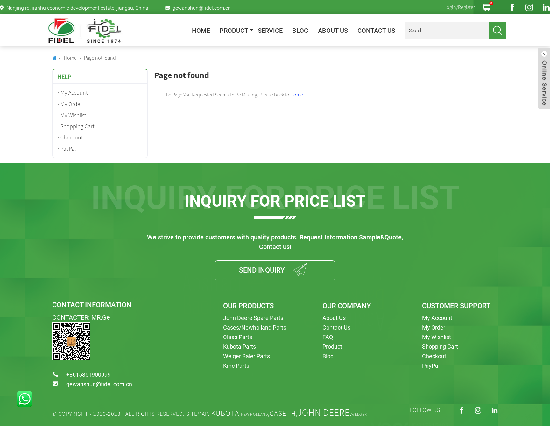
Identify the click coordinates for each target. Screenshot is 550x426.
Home (201, 30)
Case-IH (283, 413)
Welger (359, 414)
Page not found (100, 57)
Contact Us (376, 30)
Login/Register (459, 7)
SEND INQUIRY (262, 270)
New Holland (254, 414)
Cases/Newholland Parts (254, 327)
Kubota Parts (239, 346)
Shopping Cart (77, 126)
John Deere (324, 412)
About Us (333, 30)
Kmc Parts (236, 365)
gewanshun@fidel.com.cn (202, 8)
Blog (300, 30)
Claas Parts (237, 337)
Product (234, 30)
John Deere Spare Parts (253, 318)
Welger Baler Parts (246, 356)
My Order (71, 104)
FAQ (327, 337)
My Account (74, 92)
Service (270, 30)
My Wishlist (73, 115)
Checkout (71, 137)
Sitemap (197, 413)
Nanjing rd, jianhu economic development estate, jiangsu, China (77, 8)
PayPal (68, 148)
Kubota (225, 413)
